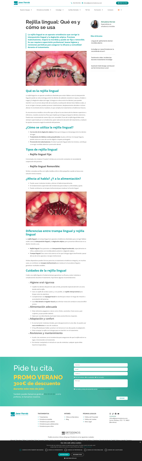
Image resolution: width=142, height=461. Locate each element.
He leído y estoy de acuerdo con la (93, 389)
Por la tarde (100, 377)
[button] (71, 458)
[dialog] (71, 450)
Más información (87, 447)
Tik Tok (87, 10)
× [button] (140, 442)
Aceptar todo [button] (64, 454)
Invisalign (59, 10)
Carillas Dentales (73, 10)
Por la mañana (79, 377)
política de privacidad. (104, 389)
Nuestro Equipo (25, 10)
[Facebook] (115, 414)
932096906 (112, 416)
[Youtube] (118, 414)
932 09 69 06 (49, 394)
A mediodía (90, 377)
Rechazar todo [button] (77, 454)
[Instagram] (110, 414)
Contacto (110, 10)
